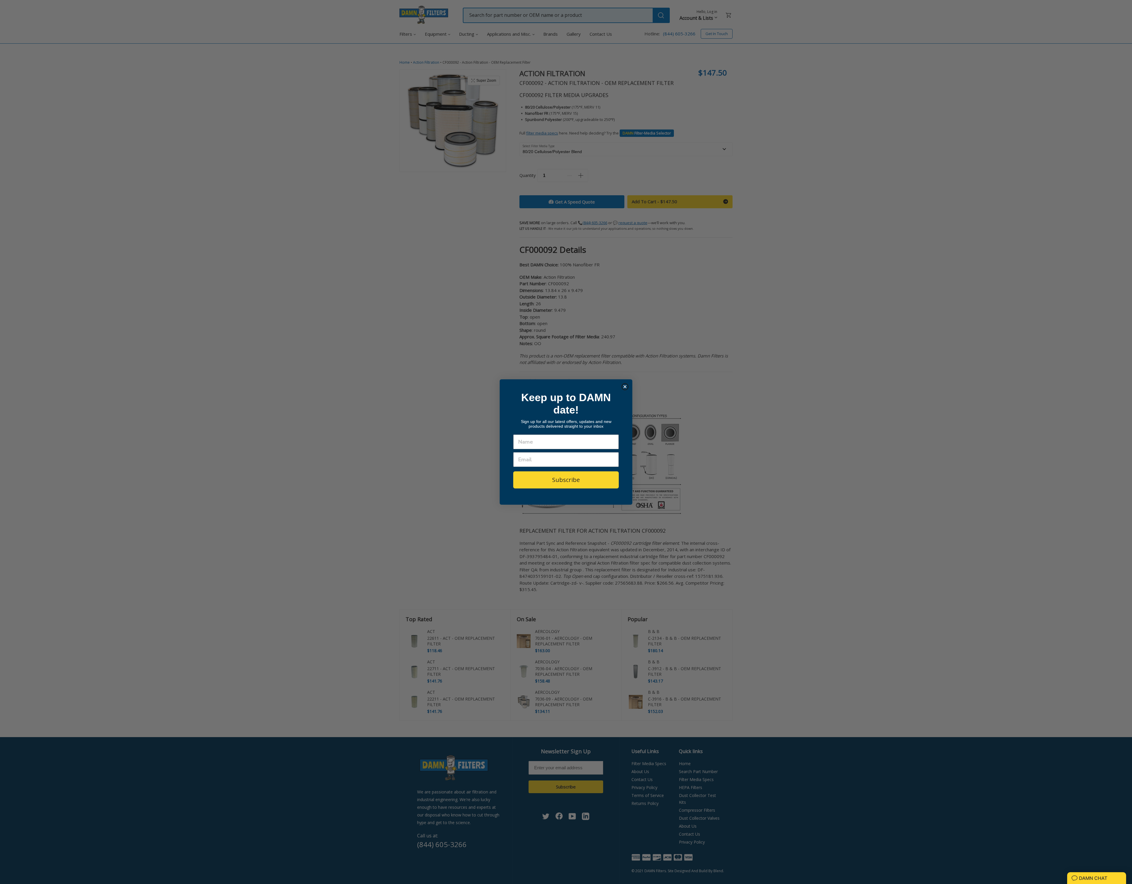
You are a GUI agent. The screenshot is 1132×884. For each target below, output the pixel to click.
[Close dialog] (625, 387)
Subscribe (566, 480)
